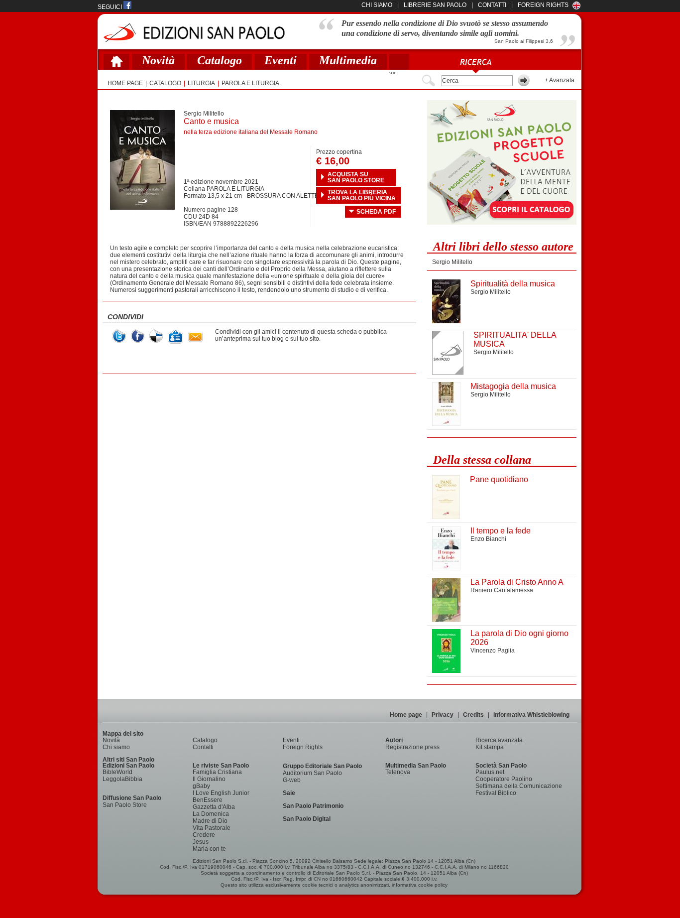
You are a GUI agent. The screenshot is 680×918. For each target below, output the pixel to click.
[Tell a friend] (195, 337)
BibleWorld (117, 772)
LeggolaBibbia (122, 779)
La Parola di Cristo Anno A (517, 582)
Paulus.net (489, 772)
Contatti (203, 747)
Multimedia (348, 60)
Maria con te (209, 848)
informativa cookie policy (420, 885)
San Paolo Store (125, 804)
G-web (292, 780)
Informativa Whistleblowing (531, 714)
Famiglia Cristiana (217, 772)
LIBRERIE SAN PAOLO (435, 4)
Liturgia (201, 83)
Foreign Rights (543, 4)
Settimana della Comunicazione (518, 786)
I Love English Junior (221, 792)
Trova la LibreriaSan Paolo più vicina (362, 195)
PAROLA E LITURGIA (250, 83)
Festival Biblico (495, 792)
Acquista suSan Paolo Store (356, 177)
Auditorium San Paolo (312, 773)
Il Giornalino (209, 779)
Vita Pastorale (211, 827)
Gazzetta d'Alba (214, 806)
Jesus (201, 841)
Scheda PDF (376, 211)
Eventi (280, 60)
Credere (204, 834)
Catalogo (219, 60)
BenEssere (208, 799)
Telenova (397, 772)
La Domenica (211, 813)
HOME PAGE (125, 83)
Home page (406, 714)
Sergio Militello (204, 113)
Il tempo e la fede (500, 530)
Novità (158, 60)
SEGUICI (110, 6)
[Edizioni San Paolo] (194, 32)
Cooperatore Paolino (503, 779)
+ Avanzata (559, 80)
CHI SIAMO (376, 4)
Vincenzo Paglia (492, 650)
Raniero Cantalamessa (501, 590)
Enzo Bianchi (488, 538)
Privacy (442, 714)
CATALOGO (165, 83)
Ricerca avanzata (499, 740)
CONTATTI (492, 4)
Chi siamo (116, 747)
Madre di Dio (210, 820)
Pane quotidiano (499, 479)
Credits (473, 714)
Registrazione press (412, 747)
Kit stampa (489, 747)
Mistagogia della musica (513, 386)
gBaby (201, 786)
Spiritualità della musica (512, 283)
